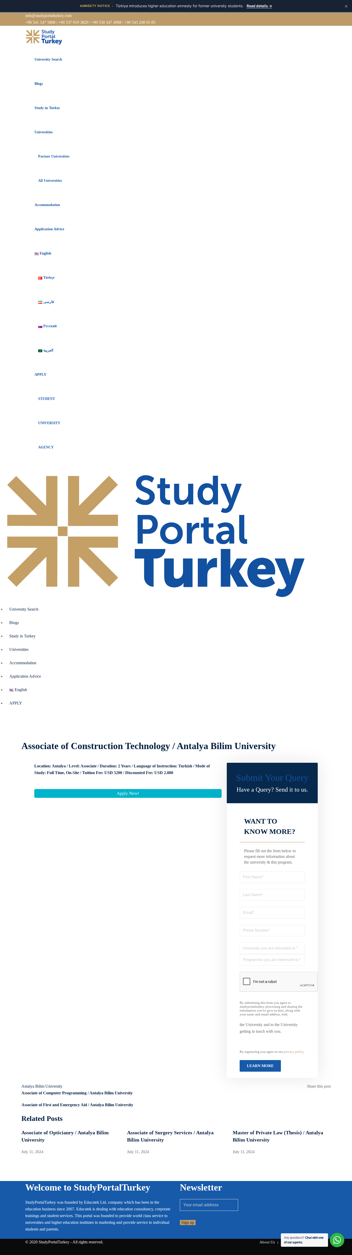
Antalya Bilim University (41, 1086)
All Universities (50, 181)
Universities (44, 132)
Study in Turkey (47, 108)
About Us (267, 1242)
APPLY (40, 374)
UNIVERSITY (49, 423)
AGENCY (46, 447)
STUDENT (46, 399)
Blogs (39, 84)
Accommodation (47, 205)
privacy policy (294, 1052)
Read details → (259, 6)
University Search (48, 59)
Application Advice (49, 229)
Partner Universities (53, 156)
